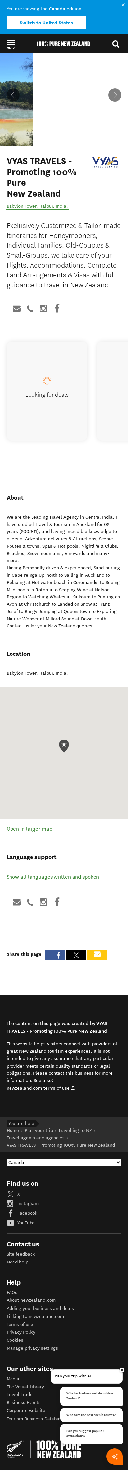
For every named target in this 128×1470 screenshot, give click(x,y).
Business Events (24, 1402)
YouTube (25, 1223)
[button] (11, 43)
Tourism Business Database (35, 1419)
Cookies (15, 1340)
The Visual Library (25, 1387)
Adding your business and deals (40, 1308)
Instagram (27, 1203)
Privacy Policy (21, 1332)
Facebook (26, 1213)
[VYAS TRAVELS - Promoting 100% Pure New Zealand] (105, 162)
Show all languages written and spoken (53, 877)
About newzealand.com (31, 1300)
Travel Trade (19, 1394)
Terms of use (20, 1324)
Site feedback (21, 1254)
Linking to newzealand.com (35, 1316)
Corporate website (26, 1410)
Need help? (18, 1262)
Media (13, 1379)
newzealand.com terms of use (41, 1088)
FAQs (12, 1292)
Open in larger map (29, 829)
